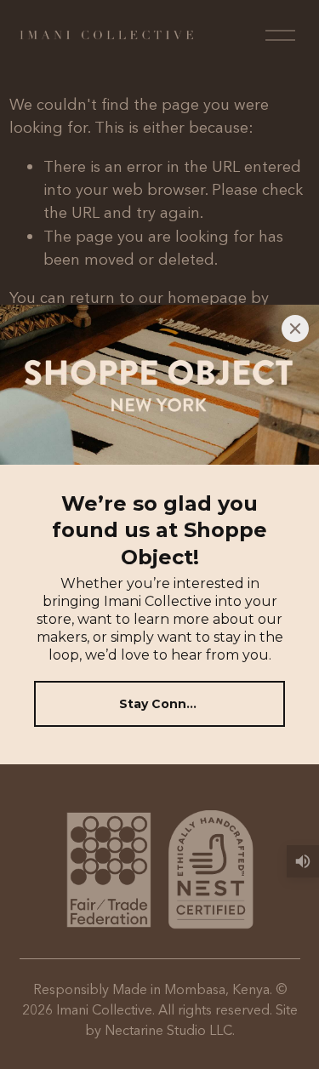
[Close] (295, 328)
